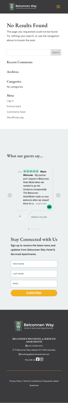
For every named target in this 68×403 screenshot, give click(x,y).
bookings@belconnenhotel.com (35, 354)
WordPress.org (15, 117)
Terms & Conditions (32, 381)
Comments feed (16, 112)
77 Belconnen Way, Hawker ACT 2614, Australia (35, 350)
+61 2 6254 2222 (35, 346)
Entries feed (14, 106)
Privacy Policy (15, 381)
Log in (10, 100)
